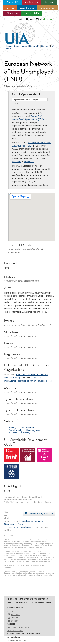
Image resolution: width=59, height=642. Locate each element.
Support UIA (32, 13)
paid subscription (26, 281)
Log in (20, 19)
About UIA (13, 2)
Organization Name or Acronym (25, 100)
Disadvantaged (27, 427)
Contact (30, 19)
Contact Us (12, 611)
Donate (48, 19)
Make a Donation (15, 630)
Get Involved (47, 8)
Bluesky (14, 621)
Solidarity (13, 433)
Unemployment (33, 430)
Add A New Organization (40, 513)
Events (10, 8)
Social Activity (16, 430)
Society (12, 427)
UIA (16, 32)
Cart (40, 19)
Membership (27, 8)
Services (49, 2)
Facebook (15, 614)
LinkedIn (14, 618)
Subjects (45, 46)
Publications (31, 2)
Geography (34, 46)
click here (16, 161)
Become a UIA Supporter (18, 627)
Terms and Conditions (17, 641)
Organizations (12, 46)
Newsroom (12, 13)
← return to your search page (18, 527)
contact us (29, 161)
